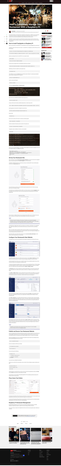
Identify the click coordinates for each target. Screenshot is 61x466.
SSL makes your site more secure (32, 374)
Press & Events (41, 454)
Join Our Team (41, 451)
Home (28, 453)
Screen (28, 452)
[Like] (6, 39)
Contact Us (48, 451)
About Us (40, 453)
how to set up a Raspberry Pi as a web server (33, 45)
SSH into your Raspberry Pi (12, 337)
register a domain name (14, 334)
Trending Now (43, 50)
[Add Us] (6, 36)
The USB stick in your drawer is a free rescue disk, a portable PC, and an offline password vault (48, 59)
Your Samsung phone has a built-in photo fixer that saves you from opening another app (25, 443)
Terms (47, 457)
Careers (47, 452)
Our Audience (40, 452)
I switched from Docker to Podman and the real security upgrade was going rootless (48, 56)
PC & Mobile (29, 451)
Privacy (47, 458)
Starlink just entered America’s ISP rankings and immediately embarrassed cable (48, 39)
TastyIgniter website (23, 327)
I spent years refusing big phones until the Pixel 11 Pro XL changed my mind (48, 42)
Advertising (48, 453)
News (28, 454)
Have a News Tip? (49, 454)
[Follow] (6, 41)
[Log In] (6, 43)
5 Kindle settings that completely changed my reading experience (48, 53)
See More (46, 47)
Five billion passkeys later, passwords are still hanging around (48, 45)
